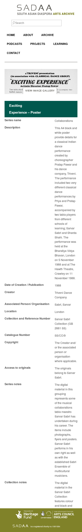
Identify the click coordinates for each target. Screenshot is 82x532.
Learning (60, 44)
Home (11, 35)
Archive (47, 35)
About (28, 35)
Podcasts (14, 44)
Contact (13, 53)
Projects (37, 44)
